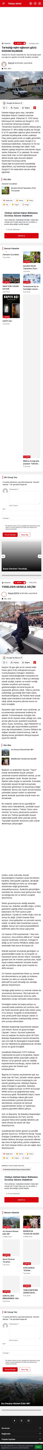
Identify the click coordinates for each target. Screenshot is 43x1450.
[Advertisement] (21, 23)
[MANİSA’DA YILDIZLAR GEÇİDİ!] (21, 761)
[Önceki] (3, 556)
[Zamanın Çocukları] (21, 183)
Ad (4, 509)
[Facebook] (14, 1420)
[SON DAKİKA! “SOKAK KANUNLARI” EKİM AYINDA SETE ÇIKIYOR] (31, 1256)
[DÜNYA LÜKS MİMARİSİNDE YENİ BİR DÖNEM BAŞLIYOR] (11, 1289)
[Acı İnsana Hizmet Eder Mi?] (21, 752)
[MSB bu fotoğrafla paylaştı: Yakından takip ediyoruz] (31, 380)
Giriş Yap (24, 535)
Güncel (11, 63)
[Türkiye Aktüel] (15, 3)
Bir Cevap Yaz (10, 477)
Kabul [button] (38, 1447)
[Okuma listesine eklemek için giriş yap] (34, 108)
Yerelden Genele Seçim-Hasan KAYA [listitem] (16, 1169)
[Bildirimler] (39, 3)
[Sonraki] (39, 556)
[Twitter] (21, 1420)
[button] (31, 3)
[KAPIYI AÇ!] (11, 380)
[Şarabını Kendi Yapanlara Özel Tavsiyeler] (21, 190)
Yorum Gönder (10, 535)
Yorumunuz (14, 489)
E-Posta (6, 518)
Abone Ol (21, 236)
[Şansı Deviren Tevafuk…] (21, 556)
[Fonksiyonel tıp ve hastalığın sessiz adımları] (31, 283)
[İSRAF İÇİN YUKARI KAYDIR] (11, 283)
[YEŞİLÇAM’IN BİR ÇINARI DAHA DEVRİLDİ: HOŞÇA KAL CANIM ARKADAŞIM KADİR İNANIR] (31, 1289)
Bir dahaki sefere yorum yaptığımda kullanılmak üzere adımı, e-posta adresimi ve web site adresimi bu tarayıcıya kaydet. (23, 527)
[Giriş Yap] (35, 3)
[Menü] (4, 3)
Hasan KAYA (13, 593)
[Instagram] (28, 1420)
